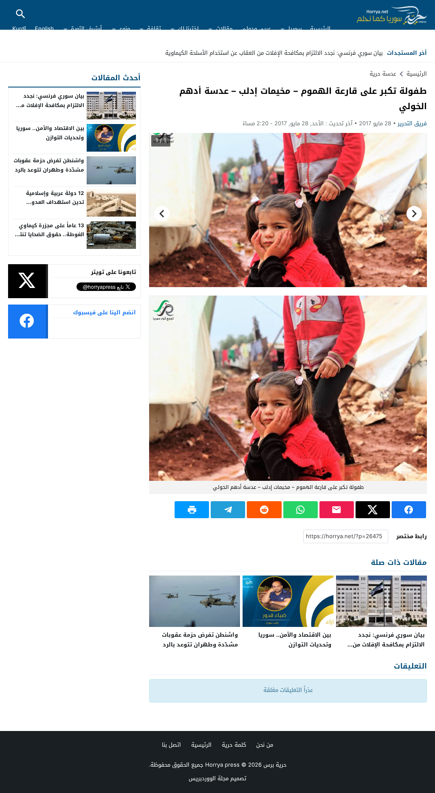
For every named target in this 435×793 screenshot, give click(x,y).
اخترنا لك (188, 28)
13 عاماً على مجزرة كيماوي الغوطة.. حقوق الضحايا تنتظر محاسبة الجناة (48, 234)
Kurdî (19, 28)
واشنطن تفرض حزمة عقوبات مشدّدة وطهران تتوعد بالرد (200, 639)
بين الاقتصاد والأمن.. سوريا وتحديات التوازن (294, 639)
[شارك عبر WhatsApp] (300, 510)
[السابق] (414, 213)
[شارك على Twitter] (373, 510)
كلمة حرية (234, 744)
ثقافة (154, 28)
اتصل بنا (171, 744)
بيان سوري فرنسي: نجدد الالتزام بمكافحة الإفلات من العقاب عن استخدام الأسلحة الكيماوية (274, 53)
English (44, 28)
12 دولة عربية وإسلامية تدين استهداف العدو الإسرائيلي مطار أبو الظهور (50, 202)
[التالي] (161, 213)
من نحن (264, 744)
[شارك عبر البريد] (337, 510)
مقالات (224, 28)
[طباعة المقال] (192, 510)
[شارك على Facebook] (409, 510)
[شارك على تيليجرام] (228, 510)
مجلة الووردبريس (209, 778)
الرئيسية (320, 28)
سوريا (295, 28)
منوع (124, 28)
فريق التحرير (412, 123)
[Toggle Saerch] (20, 15)
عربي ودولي (256, 28)
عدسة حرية (383, 73)
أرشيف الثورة (86, 28)
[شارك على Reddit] (264, 510)
